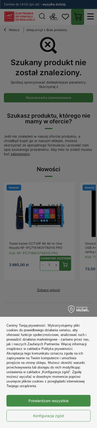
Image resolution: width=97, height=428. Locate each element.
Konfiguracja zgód (48, 416)
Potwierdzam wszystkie (48, 401)
